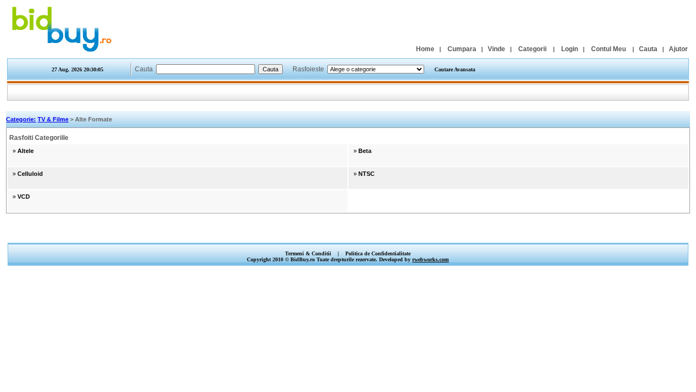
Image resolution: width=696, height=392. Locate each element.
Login (569, 49)
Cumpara (462, 49)
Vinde (496, 49)
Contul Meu (608, 49)
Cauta (648, 49)
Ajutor (678, 49)
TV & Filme (53, 119)
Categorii (532, 49)
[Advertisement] (348, 231)
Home (425, 49)
